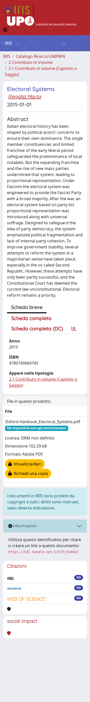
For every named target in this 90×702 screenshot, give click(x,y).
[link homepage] (18, 9)
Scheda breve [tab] (26, 307)
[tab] (74, 328)
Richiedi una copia (30, 473)
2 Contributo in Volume (30, 62)
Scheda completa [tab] (31, 318)
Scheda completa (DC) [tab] (37, 328)
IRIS (6, 56)
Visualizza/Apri (27, 464)
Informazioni (24, 525)
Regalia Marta (24, 96)
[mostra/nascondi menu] (5, 29)
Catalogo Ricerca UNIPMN (40, 56)
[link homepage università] (41, 21)
